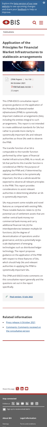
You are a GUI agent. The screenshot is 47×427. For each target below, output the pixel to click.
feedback (22, 9)
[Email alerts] (4, 409)
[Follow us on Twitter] (13, 403)
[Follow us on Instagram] (36, 403)
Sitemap (6, 424)
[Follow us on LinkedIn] (18, 403)
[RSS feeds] (27, 403)
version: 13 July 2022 (21, 296)
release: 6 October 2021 (20, 322)
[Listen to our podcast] (32, 403)
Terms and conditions (28, 424)
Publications (8, 32)
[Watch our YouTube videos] (22, 403)
